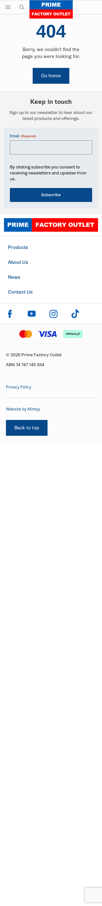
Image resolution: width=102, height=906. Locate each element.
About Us (18, 262)
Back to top (26, 428)
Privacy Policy (18, 387)
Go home (51, 76)
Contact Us (20, 292)
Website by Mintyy (23, 409)
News (14, 277)
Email (23, 136)
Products (18, 247)
